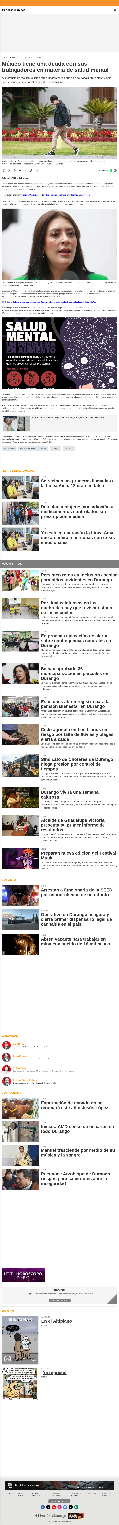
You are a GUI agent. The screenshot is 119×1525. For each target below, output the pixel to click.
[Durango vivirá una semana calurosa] (20, 799)
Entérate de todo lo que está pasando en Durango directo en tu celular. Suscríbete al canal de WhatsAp (49, 302)
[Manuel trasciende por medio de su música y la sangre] (20, 1155)
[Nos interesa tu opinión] (59, 1485)
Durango (55, 448)
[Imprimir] (36, 170)
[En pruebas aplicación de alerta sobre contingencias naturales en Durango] (20, 646)
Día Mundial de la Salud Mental (33, 448)
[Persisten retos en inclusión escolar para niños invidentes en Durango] (20, 582)
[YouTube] (54, 1507)
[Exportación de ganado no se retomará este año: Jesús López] (20, 1108)
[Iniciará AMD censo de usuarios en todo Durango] (20, 1131)
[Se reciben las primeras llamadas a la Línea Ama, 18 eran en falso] (20, 487)
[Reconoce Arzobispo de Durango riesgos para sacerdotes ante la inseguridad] (20, 1179)
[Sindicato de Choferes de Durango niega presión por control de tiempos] (20, 769)
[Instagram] (59, 1507)
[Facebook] (4, 170)
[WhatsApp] (14, 170)
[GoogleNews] (65, 1507)
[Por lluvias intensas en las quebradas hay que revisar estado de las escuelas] (20, 613)
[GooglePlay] (76, 1507)
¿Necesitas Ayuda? (59, 1501)
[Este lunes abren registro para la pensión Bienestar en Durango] (20, 709)
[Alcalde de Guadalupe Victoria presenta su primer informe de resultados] (20, 830)
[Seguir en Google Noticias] (115, 170)
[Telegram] (19, 170)
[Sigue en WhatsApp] (111, 170)
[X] (9, 170)
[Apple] (71, 1507)
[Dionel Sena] (6, 1045)
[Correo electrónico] (25, 170)
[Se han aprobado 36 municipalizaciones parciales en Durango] (20, 678)
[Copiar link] (31, 170)
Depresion (68, 448)
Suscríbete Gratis (60, 1300)
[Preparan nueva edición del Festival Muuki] (20, 860)
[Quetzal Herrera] (6, 1057)
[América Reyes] (6, 1069)
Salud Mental (9, 448)
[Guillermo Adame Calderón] (6, 1081)
